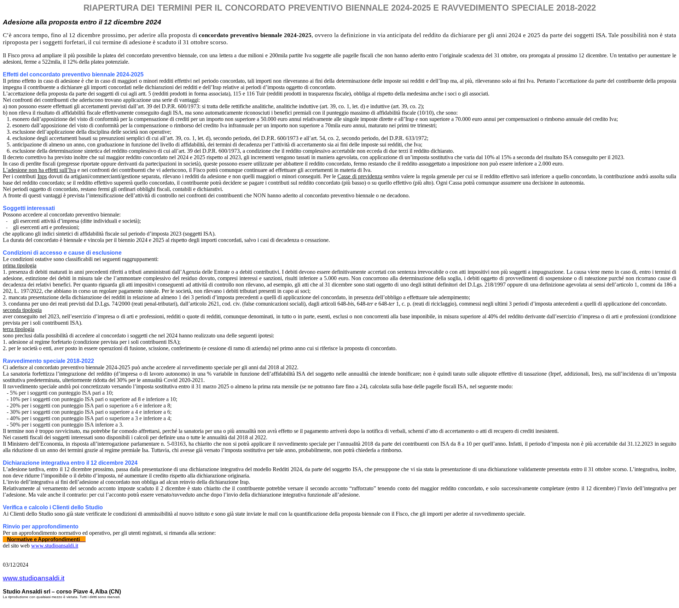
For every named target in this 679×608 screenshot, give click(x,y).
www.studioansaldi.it (54, 546)
